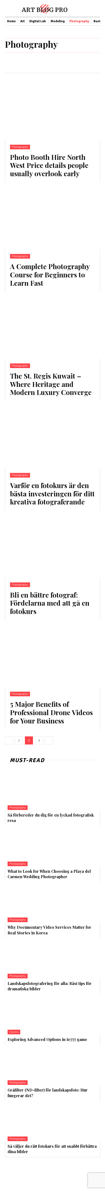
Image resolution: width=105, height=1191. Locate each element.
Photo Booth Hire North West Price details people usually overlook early (49, 165)
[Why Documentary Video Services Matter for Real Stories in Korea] (36, 902)
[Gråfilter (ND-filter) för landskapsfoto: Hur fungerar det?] (36, 1065)
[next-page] (49, 740)
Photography (20, 147)
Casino (14, 1032)
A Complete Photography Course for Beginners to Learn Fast (50, 274)
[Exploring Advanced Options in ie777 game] (36, 1014)
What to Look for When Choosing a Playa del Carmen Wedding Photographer (49, 874)
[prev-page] (9, 740)
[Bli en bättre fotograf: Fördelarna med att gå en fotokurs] (52, 544)
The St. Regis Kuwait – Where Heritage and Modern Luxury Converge (51, 384)
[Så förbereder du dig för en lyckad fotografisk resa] (36, 790)
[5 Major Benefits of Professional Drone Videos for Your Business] (52, 653)
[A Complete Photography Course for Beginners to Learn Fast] (52, 215)
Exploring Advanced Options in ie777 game (47, 1039)
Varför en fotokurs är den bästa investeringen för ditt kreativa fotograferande (52, 493)
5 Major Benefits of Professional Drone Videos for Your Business (51, 712)
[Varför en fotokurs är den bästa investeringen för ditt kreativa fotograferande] (52, 434)
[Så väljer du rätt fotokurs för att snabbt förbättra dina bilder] (36, 1121)
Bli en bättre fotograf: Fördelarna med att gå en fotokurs (49, 603)
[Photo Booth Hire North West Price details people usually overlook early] (52, 106)
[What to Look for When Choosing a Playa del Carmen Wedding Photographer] (36, 846)
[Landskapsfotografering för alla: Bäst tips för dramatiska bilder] (36, 958)
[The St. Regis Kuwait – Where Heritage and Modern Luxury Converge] (52, 325)
